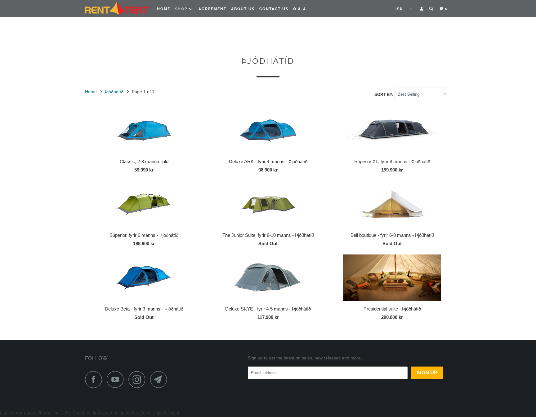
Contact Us (273, 9)
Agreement (212, 9)
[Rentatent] (117, 8)
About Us (243, 9)
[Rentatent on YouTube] (117, 379)
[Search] (432, 9)
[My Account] (422, 9)
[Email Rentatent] (160, 379)
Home (163, 9)
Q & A (299, 9)
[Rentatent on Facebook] (95, 379)
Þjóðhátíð (114, 91)
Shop (182, 9)
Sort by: (384, 94)
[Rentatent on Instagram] (138, 379)
